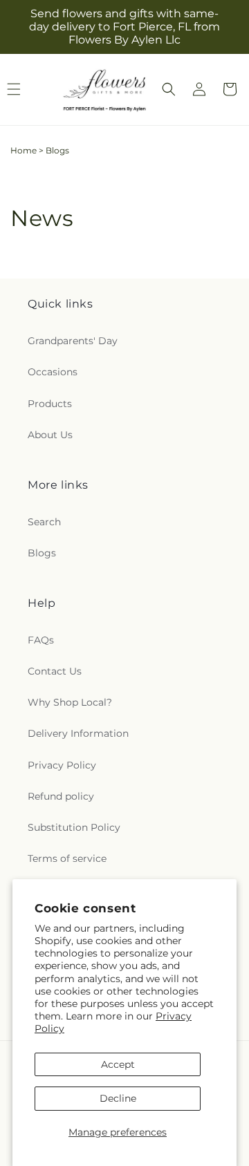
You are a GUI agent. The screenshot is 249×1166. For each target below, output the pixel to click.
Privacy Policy (62, 765)
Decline (118, 1098)
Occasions (52, 372)
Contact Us (55, 671)
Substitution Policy (74, 827)
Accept (118, 1064)
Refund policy (61, 796)
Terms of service (67, 858)
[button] (169, 89)
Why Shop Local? (70, 702)
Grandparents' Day (73, 341)
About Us (50, 435)
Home (23, 150)
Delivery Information (78, 733)
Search (44, 522)
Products (50, 403)
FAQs (41, 640)
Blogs (42, 553)
